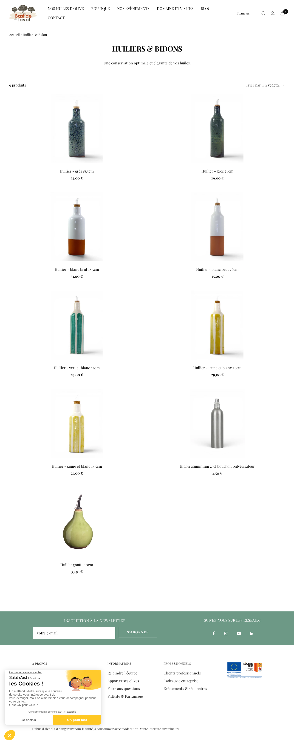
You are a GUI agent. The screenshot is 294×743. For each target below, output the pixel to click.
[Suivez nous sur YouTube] (239, 633)
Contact (56, 17)
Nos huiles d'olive (66, 8)
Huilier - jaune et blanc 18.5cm (77, 466)
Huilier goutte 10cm (76, 564)
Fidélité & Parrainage (125, 696)
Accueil (14, 34)
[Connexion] (273, 13)
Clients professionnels (182, 673)
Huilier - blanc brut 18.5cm (77, 269)
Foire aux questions (123, 688)
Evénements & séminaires (185, 688)
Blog (205, 8)
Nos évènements (133, 8)
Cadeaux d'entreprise (181, 680)
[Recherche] (263, 13)
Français (243, 13)
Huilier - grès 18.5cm (77, 171)
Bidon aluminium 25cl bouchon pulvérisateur (217, 466)
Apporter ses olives (123, 680)
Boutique (100, 8)
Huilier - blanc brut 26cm (217, 269)
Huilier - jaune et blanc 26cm (217, 367)
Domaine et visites (175, 8)
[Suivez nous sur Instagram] (226, 633)
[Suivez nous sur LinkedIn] (251, 633)
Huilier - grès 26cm (217, 171)
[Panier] (282, 13)
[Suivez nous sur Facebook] (213, 633)
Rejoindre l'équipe (122, 673)
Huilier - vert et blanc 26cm (77, 367)
